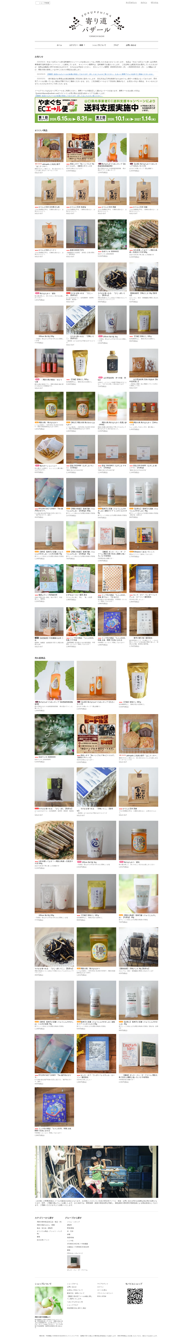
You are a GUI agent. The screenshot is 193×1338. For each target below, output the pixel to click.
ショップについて (99, 45)
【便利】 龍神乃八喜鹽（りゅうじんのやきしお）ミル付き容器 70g (49, 553)
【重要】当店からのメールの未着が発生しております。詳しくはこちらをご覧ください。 (69, 96)
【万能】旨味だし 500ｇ (79, 379)
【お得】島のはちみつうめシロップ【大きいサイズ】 (143, 165)
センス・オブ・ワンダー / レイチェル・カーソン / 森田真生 (143, 596)
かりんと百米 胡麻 (140, 207)
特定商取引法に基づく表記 (76, 1308)
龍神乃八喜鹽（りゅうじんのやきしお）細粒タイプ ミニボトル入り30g (112, 511)
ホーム (59, 45)
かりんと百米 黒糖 (109, 207)
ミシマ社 (70, 1241)
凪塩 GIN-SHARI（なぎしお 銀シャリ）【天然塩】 (143, 467)
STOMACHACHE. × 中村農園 (77, 1244)
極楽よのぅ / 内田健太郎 (48, 595)
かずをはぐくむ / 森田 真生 (76, 595)
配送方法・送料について (75, 1293)
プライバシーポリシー (105, 1293)
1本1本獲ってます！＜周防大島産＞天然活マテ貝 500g (143, 251)
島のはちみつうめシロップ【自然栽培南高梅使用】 (112, 165)
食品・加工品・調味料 (45, 1228)
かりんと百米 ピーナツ (47, 250)
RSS (99, 1296)
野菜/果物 (70, 1228)
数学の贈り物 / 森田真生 (142, 638)
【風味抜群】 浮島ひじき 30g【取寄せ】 (134, 969)
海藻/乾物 (70, 1237)
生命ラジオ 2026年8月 (110, 251)
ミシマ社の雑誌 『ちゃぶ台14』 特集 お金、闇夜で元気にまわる (112, 639)
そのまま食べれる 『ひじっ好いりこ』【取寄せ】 (54, 969)
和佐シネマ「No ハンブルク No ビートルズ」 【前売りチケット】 (80, 165)
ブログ (116, 45)
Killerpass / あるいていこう (144, 552)
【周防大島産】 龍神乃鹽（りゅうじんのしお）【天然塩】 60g (80, 553)
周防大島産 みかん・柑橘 (46, 1225)
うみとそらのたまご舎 (75, 1302)
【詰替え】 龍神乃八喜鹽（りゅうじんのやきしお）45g (143, 510)
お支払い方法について (75, 1290)
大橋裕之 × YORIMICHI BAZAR (78, 1247)
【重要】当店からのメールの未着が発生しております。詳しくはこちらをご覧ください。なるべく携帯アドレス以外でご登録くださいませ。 (100, 74)
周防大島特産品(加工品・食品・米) (49, 1222)
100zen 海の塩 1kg (110, 337)
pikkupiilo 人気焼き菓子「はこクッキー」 (47, 165)
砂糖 (68, 1234)
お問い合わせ (131, 45)
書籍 (38, 1237)
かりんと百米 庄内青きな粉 (49, 207)
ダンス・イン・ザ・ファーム (77, 1270)
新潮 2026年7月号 (77, 250)
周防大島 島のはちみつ (48, 422)
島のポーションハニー (48, 466)
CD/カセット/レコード (75, 1253)
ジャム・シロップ (73, 1222)
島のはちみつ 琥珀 (47, 293)
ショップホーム (72, 1284)
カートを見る (102, 1290)
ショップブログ (72, 1305)
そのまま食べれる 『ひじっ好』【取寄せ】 (56, 809)
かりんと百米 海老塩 (78, 207)
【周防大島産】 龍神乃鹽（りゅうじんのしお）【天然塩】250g (80, 510)
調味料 (69, 1225)
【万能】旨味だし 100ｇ (142, 336)
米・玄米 (70, 1231)
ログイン (144, 2)
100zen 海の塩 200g (46, 336)
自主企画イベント (43, 1240)
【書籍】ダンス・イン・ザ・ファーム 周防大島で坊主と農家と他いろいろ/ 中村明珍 (112, 554)
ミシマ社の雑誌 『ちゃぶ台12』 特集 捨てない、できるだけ (112, 596)
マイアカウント (131, 2)
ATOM (104, 1296)
